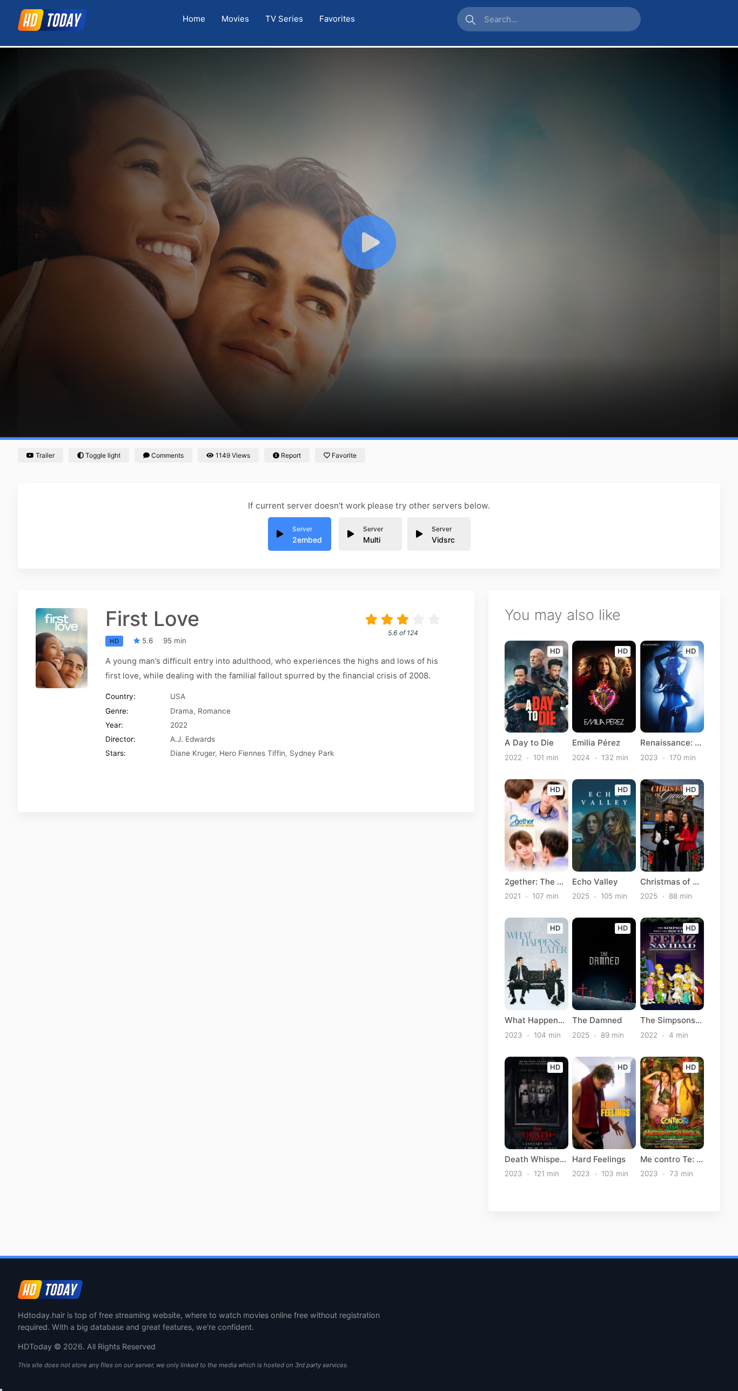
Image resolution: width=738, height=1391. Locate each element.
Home (194, 19)
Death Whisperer (536, 1159)
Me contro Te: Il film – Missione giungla (672, 1159)
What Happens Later (536, 1020)
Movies (235, 19)
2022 (178, 725)
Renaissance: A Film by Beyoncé (672, 743)
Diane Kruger (192, 753)
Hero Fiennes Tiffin (252, 753)
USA (177, 696)
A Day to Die (529, 743)
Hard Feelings (599, 1159)
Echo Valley (595, 882)
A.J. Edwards (192, 739)
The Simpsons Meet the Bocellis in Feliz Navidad (672, 1020)
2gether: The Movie (536, 882)
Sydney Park (312, 753)
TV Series (284, 19)
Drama (181, 711)
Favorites (337, 19)
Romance (214, 711)
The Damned (597, 1020)
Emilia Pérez (596, 743)
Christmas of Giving (672, 882)
